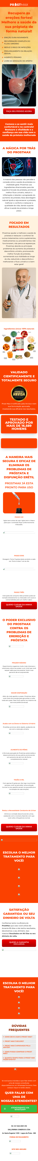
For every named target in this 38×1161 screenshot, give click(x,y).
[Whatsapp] (33, 1156)
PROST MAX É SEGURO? (14, 1033)
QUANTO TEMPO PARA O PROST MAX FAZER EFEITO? (19, 1050)
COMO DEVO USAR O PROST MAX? (18, 1028)
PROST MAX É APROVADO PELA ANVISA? (16, 1038)
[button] (19, 1028)
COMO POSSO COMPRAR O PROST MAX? (17, 1044)
